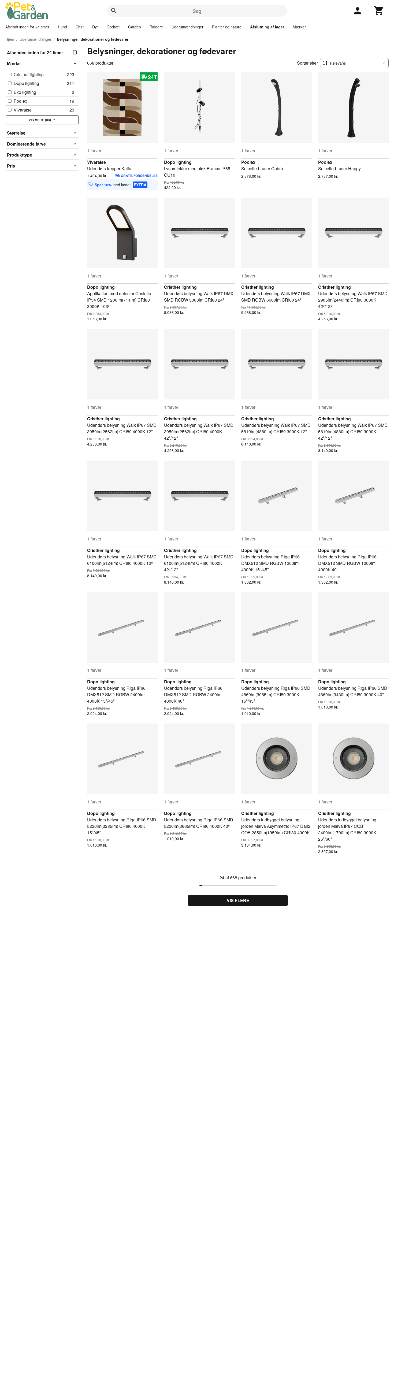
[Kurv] (379, 10)
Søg (197, 10)
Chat (80, 26)
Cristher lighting (180, 287)
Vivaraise (96, 162)
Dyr (95, 26)
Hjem (9, 39)
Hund (62, 26)
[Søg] (114, 11)
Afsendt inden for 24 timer (27, 26)
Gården (134, 26)
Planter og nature (226, 26)
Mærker (299, 26)
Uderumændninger (187, 26)
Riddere (156, 26)
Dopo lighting (178, 162)
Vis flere (238, 900)
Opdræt (113, 26)
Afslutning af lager (267, 26)
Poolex (248, 162)
